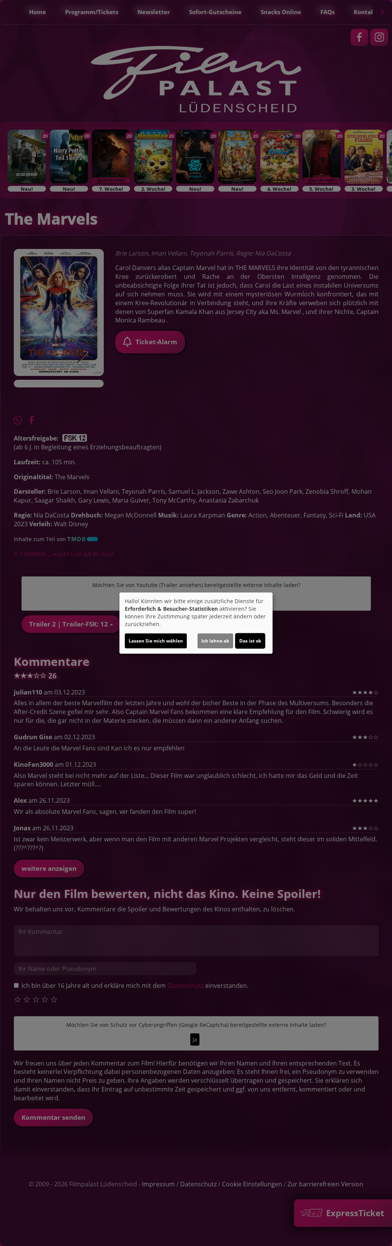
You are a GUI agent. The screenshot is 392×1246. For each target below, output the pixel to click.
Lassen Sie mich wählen (156, 641)
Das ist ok (250, 641)
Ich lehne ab (215, 641)
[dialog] (196, 623)
